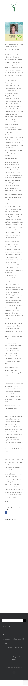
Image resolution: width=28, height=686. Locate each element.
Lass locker (6, 631)
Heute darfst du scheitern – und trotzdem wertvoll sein (13, 648)
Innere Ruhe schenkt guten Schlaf (13, 639)
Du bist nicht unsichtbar (10, 635)
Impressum (5, 657)
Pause (5, 643)
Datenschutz (14, 659)
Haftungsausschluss (16, 657)
